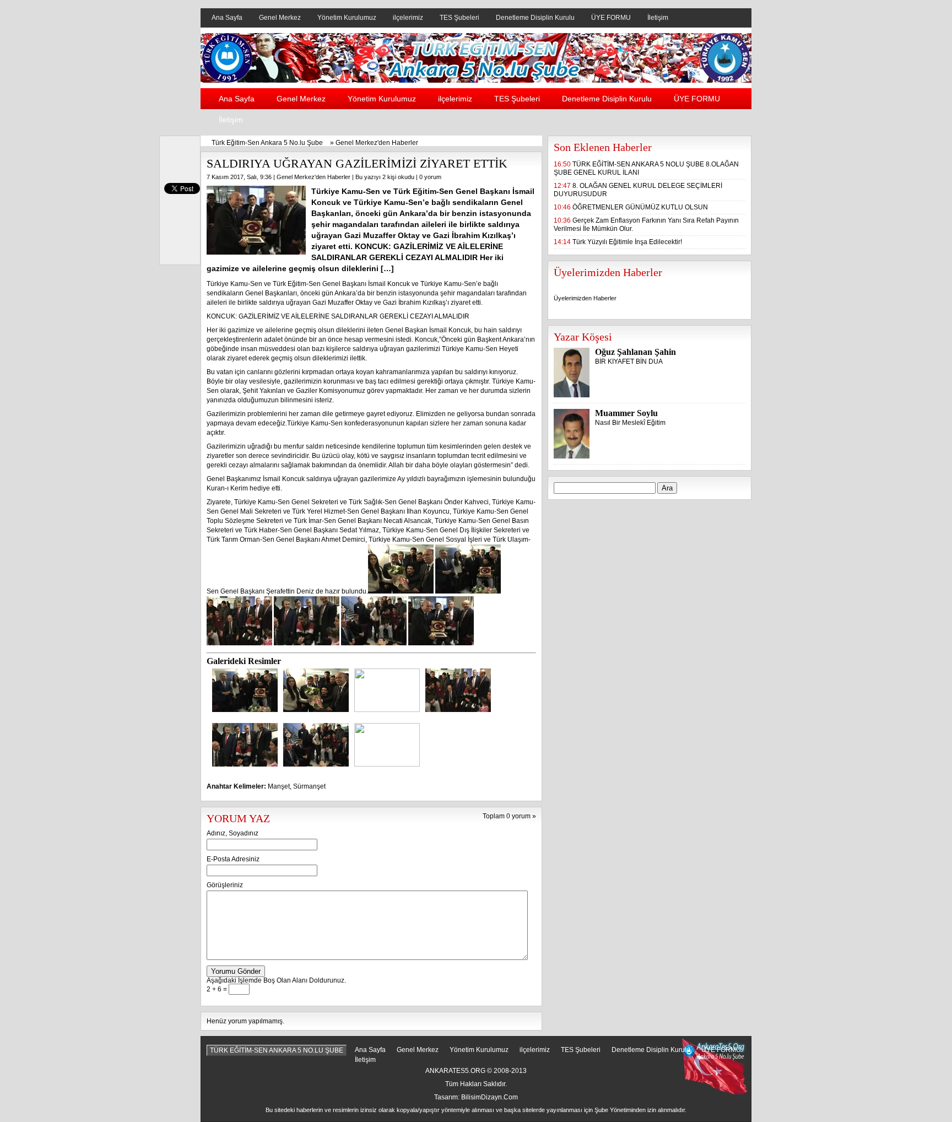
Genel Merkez (280, 17)
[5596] (316, 764)
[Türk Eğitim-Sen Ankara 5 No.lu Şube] (476, 80)
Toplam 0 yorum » (509, 816)
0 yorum (430, 177)
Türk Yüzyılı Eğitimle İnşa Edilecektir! (627, 242)
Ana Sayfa (227, 17)
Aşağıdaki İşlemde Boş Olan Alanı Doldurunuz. (276, 980)
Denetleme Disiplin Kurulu (535, 17)
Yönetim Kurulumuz (346, 17)
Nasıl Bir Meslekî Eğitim (630, 423)
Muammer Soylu (626, 413)
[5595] (245, 764)
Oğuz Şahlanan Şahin (635, 352)
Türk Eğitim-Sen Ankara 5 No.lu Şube (267, 143)
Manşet (279, 786)
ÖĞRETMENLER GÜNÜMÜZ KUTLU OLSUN (640, 207)
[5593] (245, 710)
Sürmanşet (309, 786)
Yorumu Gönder (236, 971)
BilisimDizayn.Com (489, 1097)
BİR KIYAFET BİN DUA (629, 361)
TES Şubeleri (459, 17)
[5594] (458, 710)
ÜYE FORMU (611, 17)
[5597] (387, 764)
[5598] (316, 710)
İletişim (657, 17)
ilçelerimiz (408, 17)
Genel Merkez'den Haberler (377, 143)
